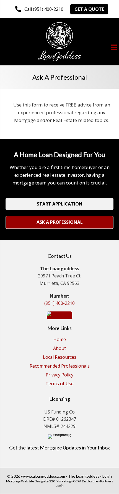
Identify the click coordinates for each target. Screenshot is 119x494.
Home (59, 339)
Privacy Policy (59, 375)
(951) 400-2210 (59, 303)
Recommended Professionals (60, 366)
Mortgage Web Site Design (25, 481)
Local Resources (59, 357)
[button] (39, 9)
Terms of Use (59, 384)
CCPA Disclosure (85, 481)
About (59, 348)
